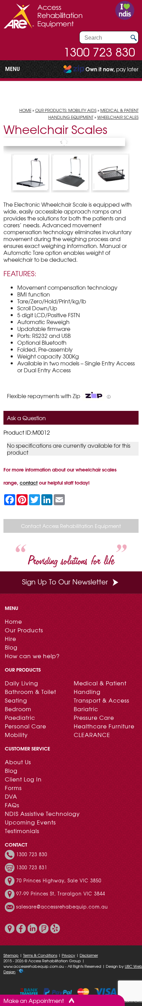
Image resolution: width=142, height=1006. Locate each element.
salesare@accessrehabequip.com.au (62, 907)
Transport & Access (101, 700)
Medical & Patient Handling (100, 687)
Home (25, 110)
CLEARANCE (92, 734)
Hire (10, 638)
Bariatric (86, 709)
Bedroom (18, 709)
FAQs (12, 805)
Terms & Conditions (40, 955)
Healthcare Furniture (104, 726)
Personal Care (25, 726)
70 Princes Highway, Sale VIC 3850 (58, 881)
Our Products (24, 630)
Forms (13, 788)
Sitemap (11, 955)
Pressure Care (94, 717)
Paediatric (20, 717)
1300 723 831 (31, 867)
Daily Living (21, 683)
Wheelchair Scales (118, 117)
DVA (11, 796)
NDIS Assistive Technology (42, 813)
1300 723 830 (99, 51)
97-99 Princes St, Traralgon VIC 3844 (60, 894)
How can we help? (32, 656)
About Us (18, 762)
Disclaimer (89, 955)
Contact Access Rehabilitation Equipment (71, 525)
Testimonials (22, 831)
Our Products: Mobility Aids (66, 110)
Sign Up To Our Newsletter (65, 582)
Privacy (68, 955)
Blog (11, 647)
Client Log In (23, 779)
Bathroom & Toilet (30, 691)
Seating (16, 700)
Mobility (16, 734)
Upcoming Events (30, 822)
